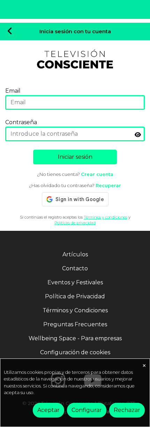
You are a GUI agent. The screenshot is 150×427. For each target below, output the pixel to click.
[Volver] (10, 31)
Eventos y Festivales (75, 282)
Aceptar (48, 410)
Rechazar (127, 410)
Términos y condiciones (105, 217)
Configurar (87, 410)
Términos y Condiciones (75, 310)
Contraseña (21, 122)
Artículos (75, 254)
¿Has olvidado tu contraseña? (75, 185)
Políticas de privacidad (75, 222)
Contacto (75, 268)
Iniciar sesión (75, 157)
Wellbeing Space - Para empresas (75, 338)
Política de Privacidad (75, 296)
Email (13, 90)
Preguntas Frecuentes (75, 324)
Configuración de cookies (75, 352)
